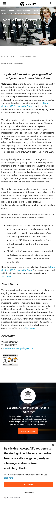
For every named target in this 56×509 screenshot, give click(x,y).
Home (3, 10)
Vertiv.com (6, 276)
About (11, 10)
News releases (40, 10)
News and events (24, 10)
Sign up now (28, 431)
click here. (8, 477)
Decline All (29, 492)
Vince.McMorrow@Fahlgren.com (18, 348)
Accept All (28, 484)
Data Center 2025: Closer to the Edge (24, 104)
